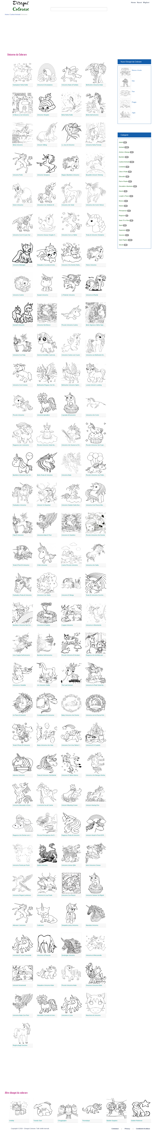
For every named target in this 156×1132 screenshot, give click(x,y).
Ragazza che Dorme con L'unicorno (25, 835)
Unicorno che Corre (92, 415)
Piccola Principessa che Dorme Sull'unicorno (52, 835)
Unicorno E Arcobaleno (45, 85)
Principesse (123, 211)
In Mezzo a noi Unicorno (21, 115)
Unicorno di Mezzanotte (94, 955)
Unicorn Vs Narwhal (43, 505)
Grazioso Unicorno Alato (94, 985)
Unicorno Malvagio (19, 265)
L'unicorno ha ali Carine (45, 805)
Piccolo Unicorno (18, 415)
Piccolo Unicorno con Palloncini (96, 475)
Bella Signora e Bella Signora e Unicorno (99, 325)
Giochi (121, 191)
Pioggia (134, 102)
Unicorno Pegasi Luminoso (22, 895)
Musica (121, 201)
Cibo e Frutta (123, 172)
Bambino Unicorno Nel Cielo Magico (25, 625)
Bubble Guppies (112, 1121)
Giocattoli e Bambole (126, 186)
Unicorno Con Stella (44, 595)
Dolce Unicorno (18, 205)
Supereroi (122, 230)
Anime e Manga (124, 152)
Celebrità (122, 167)
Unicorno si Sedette (19, 685)
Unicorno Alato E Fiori (44, 535)
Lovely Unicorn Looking (94, 385)
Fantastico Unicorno (19, 505)
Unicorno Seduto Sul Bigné (95, 895)
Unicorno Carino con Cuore (71, 355)
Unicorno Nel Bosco (43, 325)
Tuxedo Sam (38, 1121)
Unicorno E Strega (68, 595)
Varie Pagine (123, 240)
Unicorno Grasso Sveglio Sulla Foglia (49, 235)
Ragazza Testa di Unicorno (70, 835)
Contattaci (115, 1129)
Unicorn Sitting (42, 145)
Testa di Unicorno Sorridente (46, 775)
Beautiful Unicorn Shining (94, 175)
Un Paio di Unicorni (19, 715)
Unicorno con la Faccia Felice (96, 715)
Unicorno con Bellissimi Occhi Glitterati (99, 355)
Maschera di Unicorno (93, 1015)
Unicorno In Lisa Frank (44, 895)
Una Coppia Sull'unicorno (21, 655)
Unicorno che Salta (92, 565)
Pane (133, 91)
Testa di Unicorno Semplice (95, 235)
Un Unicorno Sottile (43, 685)
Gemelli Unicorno (18, 325)
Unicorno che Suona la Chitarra (72, 445)
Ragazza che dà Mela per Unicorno (97, 655)
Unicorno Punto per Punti (21, 865)
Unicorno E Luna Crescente (22, 955)
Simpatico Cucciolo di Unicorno (47, 265)
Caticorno (40, 925)
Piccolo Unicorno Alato (69, 985)
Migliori (146, 2)
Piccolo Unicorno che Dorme (95, 535)
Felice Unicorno (91, 265)
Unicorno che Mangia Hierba (95, 775)
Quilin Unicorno (42, 865)
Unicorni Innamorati (19, 985)
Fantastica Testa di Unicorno (22, 595)
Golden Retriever (136, 1121)
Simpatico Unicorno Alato (45, 985)
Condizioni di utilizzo (143, 1129)
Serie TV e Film (124, 220)
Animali (121, 147)
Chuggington (62, 1121)
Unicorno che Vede (68, 205)
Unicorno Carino (18, 295)
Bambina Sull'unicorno (44, 655)
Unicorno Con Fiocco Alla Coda (96, 505)
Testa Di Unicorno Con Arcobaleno (97, 595)
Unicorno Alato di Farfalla (70, 85)
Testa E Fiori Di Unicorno (21, 565)
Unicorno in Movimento (93, 625)
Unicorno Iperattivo (43, 415)
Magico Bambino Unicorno (70, 175)
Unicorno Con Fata (19, 355)
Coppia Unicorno (67, 625)
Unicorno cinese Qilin (69, 865)
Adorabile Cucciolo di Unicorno (47, 1015)
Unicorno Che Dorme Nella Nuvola (73, 265)
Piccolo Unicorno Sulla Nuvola (47, 445)
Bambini (122, 157)
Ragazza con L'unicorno (21, 445)
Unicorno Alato (66, 475)
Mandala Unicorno (92, 925)
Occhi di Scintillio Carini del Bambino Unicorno (52, 355)
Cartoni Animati (15, 14)
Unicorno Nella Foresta (93, 145)
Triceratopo (86, 1121)
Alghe (133, 113)
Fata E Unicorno (18, 535)
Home (133, 2)
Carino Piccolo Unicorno (70, 565)
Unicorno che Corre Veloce (95, 205)
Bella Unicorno (18, 145)
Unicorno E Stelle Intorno (70, 775)
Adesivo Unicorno (19, 775)
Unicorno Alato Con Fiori (21, 1015)
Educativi (122, 176)
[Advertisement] (78, 35)
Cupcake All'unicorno (69, 415)
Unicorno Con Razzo (68, 895)
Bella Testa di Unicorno (45, 475)
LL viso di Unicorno (68, 145)
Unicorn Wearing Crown (70, 805)
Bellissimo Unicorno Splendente (72, 385)
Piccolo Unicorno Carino (70, 325)
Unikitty (11, 1121)
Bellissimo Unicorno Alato (94, 85)
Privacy (127, 1129)
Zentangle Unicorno (68, 955)
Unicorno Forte (18, 175)
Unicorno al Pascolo (44, 955)
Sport (121, 225)
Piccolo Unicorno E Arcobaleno (72, 655)
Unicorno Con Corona (20, 385)
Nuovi (139, 2)
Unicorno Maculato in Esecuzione (24, 805)
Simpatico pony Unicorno (70, 925)
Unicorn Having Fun (92, 805)
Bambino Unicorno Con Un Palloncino (25, 475)
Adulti (121, 142)
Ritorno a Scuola (136, 70)
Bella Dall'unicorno (92, 115)
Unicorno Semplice (43, 175)
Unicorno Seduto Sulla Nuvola (72, 505)
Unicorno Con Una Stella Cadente (73, 745)
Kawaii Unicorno (42, 295)
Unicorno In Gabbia (43, 625)
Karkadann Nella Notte (20, 85)
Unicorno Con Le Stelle (69, 235)
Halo (133, 81)
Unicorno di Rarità (92, 295)
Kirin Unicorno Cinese (93, 865)
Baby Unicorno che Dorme (70, 715)
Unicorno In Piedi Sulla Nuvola (96, 685)
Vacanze (122, 235)
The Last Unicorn (67, 685)
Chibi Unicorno (42, 565)
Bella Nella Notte (67, 115)
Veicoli (121, 245)
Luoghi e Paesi (124, 196)
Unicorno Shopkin (43, 115)
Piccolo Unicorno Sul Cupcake (96, 445)
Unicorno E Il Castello (93, 745)
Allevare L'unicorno (19, 925)
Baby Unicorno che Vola (45, 745)
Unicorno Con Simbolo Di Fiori (47, 205)
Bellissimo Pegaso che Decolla (47, 385)
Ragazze (122, 215)
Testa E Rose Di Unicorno (21, 745)
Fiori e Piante (123, 181)
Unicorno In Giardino (68, 535)
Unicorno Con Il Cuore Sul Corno (24, 235)
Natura (121, 206)
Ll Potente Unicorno (68, 295)
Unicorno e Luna (67, 1015)
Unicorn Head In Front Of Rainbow (97, 835)
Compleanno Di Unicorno (45, 715)
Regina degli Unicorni (20, 1045)
